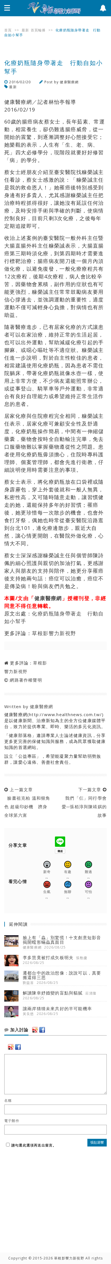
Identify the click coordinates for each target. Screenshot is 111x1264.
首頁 (8, 30)
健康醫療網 (69, 82)
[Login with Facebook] (42, 1030)
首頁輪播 (38, 30)
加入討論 (18, 1029)
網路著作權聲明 (26, 680)
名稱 (8, 1100)
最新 (25, 30)
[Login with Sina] (35, 1030)
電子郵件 (11, 1121)
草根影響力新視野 (54, 633)
